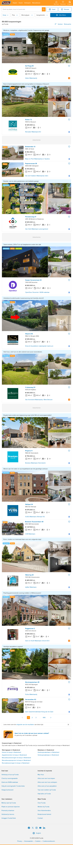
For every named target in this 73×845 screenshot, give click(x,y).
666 (44, 718)
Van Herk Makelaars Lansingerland (36, 229)
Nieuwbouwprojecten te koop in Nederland (16, 760)
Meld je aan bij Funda (9, 803)
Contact (40, 818)
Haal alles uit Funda (44, 794)
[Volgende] (51, 717)
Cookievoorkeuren (49, 841)
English (38, 833)
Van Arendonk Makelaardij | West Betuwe (38, 400)
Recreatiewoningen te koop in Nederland (15, 763)
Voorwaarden (28, 841)
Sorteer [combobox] (64, 24)
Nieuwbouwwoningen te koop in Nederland (16, 758)
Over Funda (41, 803)
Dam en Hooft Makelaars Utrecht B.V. (37, 641)
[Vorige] (22, 717)
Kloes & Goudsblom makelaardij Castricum (39, 346)
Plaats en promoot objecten (11, 807)
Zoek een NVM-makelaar (10, 782)
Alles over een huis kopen (46, 778)
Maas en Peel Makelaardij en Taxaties (37, 159)
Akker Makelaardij (31, 78)
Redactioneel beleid (44, 814)
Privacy (19, 841)
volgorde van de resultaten (25, 724)
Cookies (37, 841)
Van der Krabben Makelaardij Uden (36, 176)
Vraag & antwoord (7, 790)
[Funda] (6, 3)
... (39, 718)
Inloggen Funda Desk (9, 818)
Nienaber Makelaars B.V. (33, 132)
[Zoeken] (44, 9)
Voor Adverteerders (44, 810)
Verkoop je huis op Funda (10, 775)
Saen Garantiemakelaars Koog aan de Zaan (39, 712)
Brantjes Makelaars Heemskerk (35, 463)
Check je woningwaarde (10, 778)
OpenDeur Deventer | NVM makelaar (37, 292)
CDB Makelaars (30, 534)
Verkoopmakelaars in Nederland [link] (48, 755)
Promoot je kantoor (8, 810)
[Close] (68, 724)
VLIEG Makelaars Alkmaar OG (35, 517)
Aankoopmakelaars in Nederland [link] (48, 752)
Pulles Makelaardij (31, 694)
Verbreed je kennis (8, 814)
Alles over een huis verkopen (47, 782)
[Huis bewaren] (69, 66)
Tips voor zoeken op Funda (47, 790)
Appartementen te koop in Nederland (14, 755)
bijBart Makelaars (30, 587)
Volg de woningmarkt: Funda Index (13, 786)
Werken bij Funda (43, 807)
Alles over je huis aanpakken (47, 786)
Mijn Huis (41, 775)
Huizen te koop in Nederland (11, 752)
